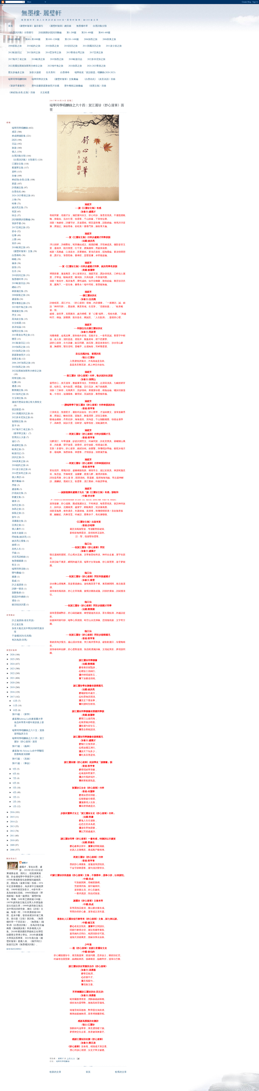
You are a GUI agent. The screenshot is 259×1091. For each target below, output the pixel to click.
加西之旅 (16, 508)
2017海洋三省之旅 (17, 59)
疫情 (14, 267)
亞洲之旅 (16, 524)
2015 (12, 816)
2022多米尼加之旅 (96, 59)
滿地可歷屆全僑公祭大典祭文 (27, 401)
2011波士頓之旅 (114, 45)
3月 (15, 797)
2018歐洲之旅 (38, 59)
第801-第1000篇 (32, 39)
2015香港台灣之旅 (75, 52)
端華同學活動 (19, 568)
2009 (12, 845)
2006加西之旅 (90, 39)
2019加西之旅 (57, 59)
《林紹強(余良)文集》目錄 (21, 92)
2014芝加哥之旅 (53, 52)
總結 (14, 287)
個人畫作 (16, 528)
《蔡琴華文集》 (20, 433)
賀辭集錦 (16, 592)
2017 (12, 696)
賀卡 (14, 425)
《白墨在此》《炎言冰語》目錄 (99, 79)
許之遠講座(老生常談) (23, 620)
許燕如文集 (17, 493)
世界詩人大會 (19, 437)
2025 (12, 659)
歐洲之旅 (16, 449)
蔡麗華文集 (17, 167)
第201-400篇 (87, 32)
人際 (14, 239)
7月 (15, 778)
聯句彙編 (16, 572)
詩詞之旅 (16, 457)
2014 (12, 821)
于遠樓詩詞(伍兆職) (22, 635)
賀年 (14, 516)
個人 (14, 151)
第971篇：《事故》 (21, 763)
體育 (14, 338)
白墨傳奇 (64, 72)
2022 (12, 673)
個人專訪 (16, 477)
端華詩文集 (17, 330)
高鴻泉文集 (17, 318)
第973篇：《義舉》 (21, 746)
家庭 (14, 183)
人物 (14, 199)
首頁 (10, 25)
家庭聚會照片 (19, 354)
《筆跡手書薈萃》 (17, 85)
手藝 (14, 552)
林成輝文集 (17, 445)
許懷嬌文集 (17, 187)
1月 (15, 806)
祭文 (14, 564)
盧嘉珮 (15, 489)
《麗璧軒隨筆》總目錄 (59, 25)
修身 (14, 263)
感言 (14, 131)
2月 (15, 801)
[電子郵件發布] (77, 1058)
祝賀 (14, 211)
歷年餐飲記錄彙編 (73, 85)
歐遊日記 (16, 453)
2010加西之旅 (52, 45)
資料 (14, 171)
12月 (15, 700)
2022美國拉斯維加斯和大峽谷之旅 (25, 65)
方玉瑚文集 (17, 398)
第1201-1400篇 (72, 39)
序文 (14, 314)
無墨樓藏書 (17, 560)
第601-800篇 (14, 39)
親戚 (14, 580)
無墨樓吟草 (82, 25)
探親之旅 (16, 512)
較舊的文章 (121, 1071)
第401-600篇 (104, 32)
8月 (15, 773)
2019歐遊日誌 (75, 59)
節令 (14, 231)
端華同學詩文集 (40, 79)
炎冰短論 (16, 326)
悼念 (14, 215)
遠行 (14, 441)
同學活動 (16, 378)
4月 (15, 792)
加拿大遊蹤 (35, 72)
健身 (14, 500)
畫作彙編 (16, 481)
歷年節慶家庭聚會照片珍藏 (45, 85)
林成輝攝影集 (19, 135)
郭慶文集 (16, 497)
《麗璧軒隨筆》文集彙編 (65, 79)
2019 (12, 687)
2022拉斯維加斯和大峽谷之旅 (26, 370)
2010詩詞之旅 (71, 45)
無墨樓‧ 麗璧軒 (41, 13)
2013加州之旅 (33, 52)
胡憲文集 (16, 358)
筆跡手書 (16, 223)
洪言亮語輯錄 (19, 556)
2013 (12, 826)
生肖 (14, 271)
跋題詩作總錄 (19, 596)
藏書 (14, 576)
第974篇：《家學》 (21, 714)
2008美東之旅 (109, 39)
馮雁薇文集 (17, 520)
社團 (14, 382)
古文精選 (44, 92)
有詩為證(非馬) (19, 639)
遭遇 (14, 386)
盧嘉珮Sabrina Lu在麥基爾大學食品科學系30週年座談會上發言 (28, 722)
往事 (14, 235)
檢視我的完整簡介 (14, 949)
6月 (15, 782)
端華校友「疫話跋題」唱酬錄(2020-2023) (95, 72)
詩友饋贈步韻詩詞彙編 (50, 32)
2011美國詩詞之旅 (92, 45)
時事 (14, 203)
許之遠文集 (17, 624)
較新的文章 (55, 1071)
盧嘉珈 (15, 299)
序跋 (14, 485)
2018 (12, 691)
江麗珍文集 (17, 163)
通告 (14, 600)
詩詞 (14, 139)
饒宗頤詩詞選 (19, 604)
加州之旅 (16, 505)
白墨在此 (16, 191)
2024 (12, 663)
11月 (15, 705)
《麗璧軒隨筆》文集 (22, 251)
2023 (12, 668)
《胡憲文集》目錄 (97, 85)
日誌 (14, 143)
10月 (15, 710)
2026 (12, 654)
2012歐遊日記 (15, 52)
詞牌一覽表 (17, 588)
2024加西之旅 (75, 65)
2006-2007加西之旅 (21, 362)
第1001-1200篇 (53, 39)
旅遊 (14, 147)
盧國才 (25, 862)
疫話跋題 (16, 409)
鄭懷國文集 (17, 390)
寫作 (14, 243)
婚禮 (14, 544)
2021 (12, 677)
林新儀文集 (17, 291)
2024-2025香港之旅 (96, 65)
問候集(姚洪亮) (19, 536)
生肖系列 (50, 72)
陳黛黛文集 (17, 311)
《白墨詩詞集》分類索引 (20, 32)
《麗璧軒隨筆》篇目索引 (30, 25)
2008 (12, 849)
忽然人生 (16, 548)
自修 (14, 175)
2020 (12, 682)
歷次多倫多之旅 (16, 72)
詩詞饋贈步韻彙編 (21, 219)
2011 (12, 835)
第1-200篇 (71, 32)
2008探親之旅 (15, 45)
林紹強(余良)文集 (21, 179)
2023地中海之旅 (55, 65)
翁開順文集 (17, 421)
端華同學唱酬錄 (63, 1061)
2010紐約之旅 (33, 45)
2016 (12, 812)
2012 (12, 830)
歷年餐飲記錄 (19, 303)
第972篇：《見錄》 (21, 758)
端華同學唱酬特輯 (17, 79)
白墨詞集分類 (100, 25)
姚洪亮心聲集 (19, 540)
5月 (15, 787)
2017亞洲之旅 (96, 52)
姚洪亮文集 (17, 207)
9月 (15, 768)
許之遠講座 (17, 584)
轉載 (14, 259)
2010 (12, 840)
